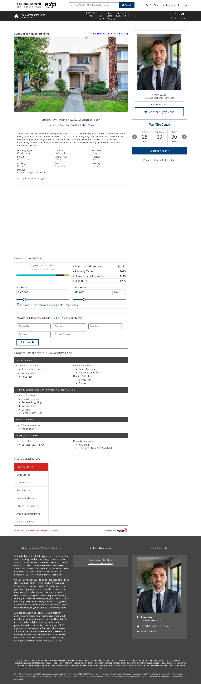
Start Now (87, 125)
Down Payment (79, 287)
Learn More (110, 33)
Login (184, 5)
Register (170, 5)
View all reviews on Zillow (100, 563)
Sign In (58, 318)
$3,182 (122, 266)
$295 (123, 281)
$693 (123, 271)
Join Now (26, 342)
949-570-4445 (161, 104)
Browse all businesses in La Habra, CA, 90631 (36, 530)
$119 (123, 276)
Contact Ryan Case (161, 112)
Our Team (155, 5)
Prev (134, 136)
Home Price (21, 287)
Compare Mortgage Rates (63, 305)
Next (184, 136)
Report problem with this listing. (159, 160)
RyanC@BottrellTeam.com (155, 626)
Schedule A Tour (158, 150)
